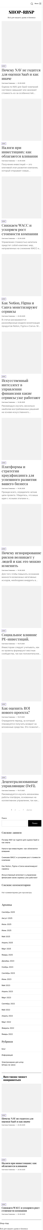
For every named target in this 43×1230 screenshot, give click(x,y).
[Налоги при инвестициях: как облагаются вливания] (21, 1142)
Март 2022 (6, 1022)
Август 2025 (7, 918)
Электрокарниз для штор (12, 1062)
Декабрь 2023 (8, 961)
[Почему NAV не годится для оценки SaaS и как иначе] (21, 1098)
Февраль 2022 (8, 1028)
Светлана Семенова (8, 83)
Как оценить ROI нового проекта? (16, 710)
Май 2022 (6, 1010)
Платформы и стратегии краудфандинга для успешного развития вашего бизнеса (19, 475)
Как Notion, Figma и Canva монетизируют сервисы (19, 307)
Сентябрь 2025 (8, 912)
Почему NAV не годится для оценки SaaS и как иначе (21, 74)
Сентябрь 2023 (8, 973)
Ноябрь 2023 (7, 967)
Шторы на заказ (8, 1065)
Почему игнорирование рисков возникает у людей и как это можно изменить (21, 559)
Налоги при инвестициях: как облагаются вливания (20, 151)
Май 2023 (6, 985)
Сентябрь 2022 (8, 1004)
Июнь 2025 (6, 930)
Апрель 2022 (7, 1016)
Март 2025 (6, 949)
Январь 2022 (7, 1034)
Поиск (4, 818)
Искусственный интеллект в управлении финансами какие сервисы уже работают (21, 389)
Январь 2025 (7, 955)
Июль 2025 (6, 924)
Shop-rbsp (21, 12)
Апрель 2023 (7, 991)
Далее (29, 810)
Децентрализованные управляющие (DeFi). (20, 783)
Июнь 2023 (6, 979)
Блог (3, 66)
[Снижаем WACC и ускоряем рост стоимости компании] (21, 1187)
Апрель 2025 (7, 942)
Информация (7, 1055)
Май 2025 (6, 936)
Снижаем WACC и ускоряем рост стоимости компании (20, 229)
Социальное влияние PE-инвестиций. (19, 636)
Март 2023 (6, 997)
